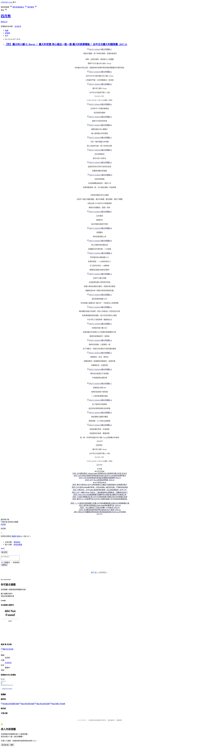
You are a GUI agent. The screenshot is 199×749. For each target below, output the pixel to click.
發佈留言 (4, 565)
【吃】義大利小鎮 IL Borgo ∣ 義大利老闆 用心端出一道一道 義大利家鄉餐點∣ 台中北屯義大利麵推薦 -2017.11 (66, 44)
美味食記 (17, 542)
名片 (6, 35)
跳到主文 (4, 22)
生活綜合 (18, 26)
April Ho (11, 685)
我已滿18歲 (5, 745)
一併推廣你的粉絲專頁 (6, 689)
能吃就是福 (18, 544)
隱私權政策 (111, 720)
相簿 (6, 30)
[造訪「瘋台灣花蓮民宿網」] (26, 704)
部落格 (7, 33)
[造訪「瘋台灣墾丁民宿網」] (57, 704)
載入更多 (4, 552)
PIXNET (84, 720)
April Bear (3, 681)
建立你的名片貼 (5, 685)
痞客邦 (14, 536)
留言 (18, 536)
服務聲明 (119, 720)
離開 (12, 745)
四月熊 (6, 16)
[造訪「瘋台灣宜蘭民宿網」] (10, 704)
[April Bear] (1, 683)
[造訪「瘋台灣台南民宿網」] (42, 704)
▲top (3, 548)
